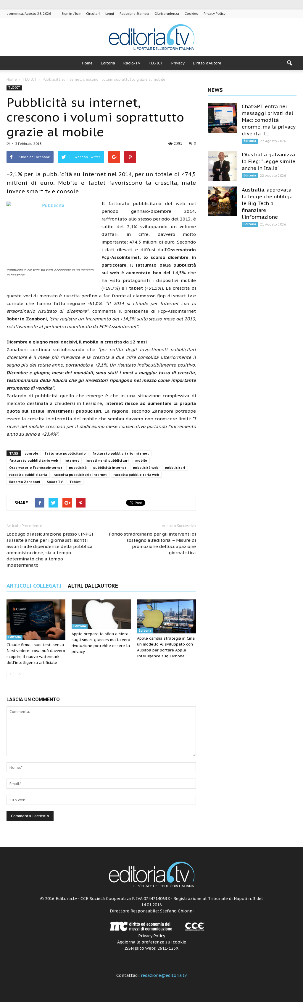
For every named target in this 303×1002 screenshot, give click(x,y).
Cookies (191, 14)
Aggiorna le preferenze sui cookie (151, 942)
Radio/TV (131, 63)
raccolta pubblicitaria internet (80, 475)
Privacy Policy (214, 14)
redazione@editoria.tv (164, 975)
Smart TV (55, 482)
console (31, 453)
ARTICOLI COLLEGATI (34, 585)
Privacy (178, 63)
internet (72, 460)
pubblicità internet (109, 468)
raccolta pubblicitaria (28, 475)
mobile (141, 460)
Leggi (109, 14)
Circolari (93, 14)
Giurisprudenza (166, 14)
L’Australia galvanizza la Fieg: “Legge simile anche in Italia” (268, 161)
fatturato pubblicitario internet (120, 453)
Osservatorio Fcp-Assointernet (35, 468)
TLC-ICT (156, 63)
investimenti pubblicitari (107, 460)
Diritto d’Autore (207, 63)
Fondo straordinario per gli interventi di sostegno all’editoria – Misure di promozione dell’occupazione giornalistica (152, 543)
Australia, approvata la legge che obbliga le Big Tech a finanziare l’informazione (267, 203)
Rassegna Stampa (134, 14)
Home (87, 63)
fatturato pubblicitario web (33, 460)
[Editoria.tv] (151, 37)
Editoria (108, 63)
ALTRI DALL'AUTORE (93, 585)
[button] (289, 63)
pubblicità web (145, 468)
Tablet (75, 482)
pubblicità (78, 468)
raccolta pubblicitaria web (136, 475)
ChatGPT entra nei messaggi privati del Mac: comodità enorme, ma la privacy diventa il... (268, 120)
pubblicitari (175, 468)
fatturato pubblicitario (65, 453)
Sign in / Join (71, 14)
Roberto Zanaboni (24, 482)
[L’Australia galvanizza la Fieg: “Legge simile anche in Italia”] (222, 166)
